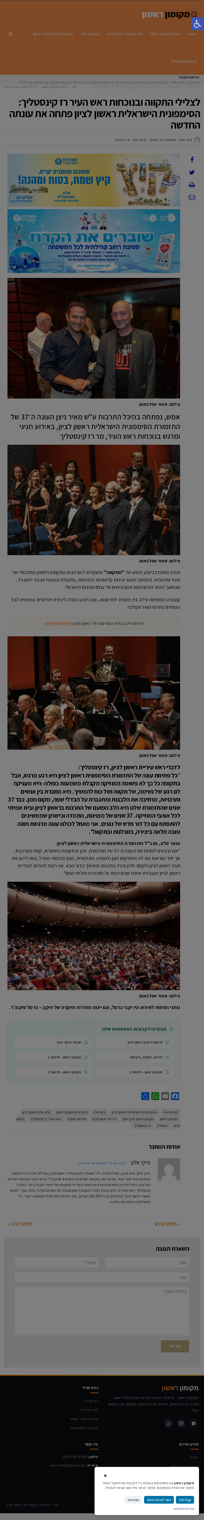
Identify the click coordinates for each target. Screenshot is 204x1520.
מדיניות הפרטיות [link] (184, 1509)
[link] (197, 23)
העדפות (133, 1499)
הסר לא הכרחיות (159, 1499)
